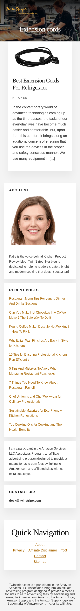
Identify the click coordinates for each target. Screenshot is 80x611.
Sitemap (40, 562)
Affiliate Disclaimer (42, 550)
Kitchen (20, 97)
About (39, 545)
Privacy (18, 550)
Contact (40, 556)
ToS (64, 550)
